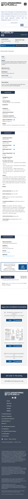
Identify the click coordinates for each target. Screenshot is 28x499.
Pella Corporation (6, 69)
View (10, 320)
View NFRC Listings (23, 267)
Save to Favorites (22, 45)
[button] (25, 4)
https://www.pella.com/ (8, 256)
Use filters (25, 27)
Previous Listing (4, 51)
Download (18, 320)
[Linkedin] (15, 398)
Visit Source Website (7, 77)
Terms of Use (17, 442)
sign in (8, 283)
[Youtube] (13, 398)
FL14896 (3, 58)
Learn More (15, 20)
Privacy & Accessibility (7, 442)
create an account (16, 283)
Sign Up (24, 16)
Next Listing (11, 51)
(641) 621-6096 (6, 252)
